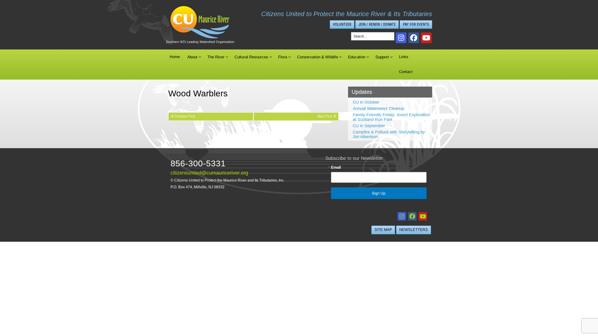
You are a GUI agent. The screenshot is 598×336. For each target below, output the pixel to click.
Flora (282, 57)
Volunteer (342, 24)
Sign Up (378, 193)
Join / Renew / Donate (377, 24)
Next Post (324, 116)
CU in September (369, 125)
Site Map (383, 230)
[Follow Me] (401, 37)
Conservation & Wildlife (317, 57)
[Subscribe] (426, 37)
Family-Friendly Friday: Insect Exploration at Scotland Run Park (391, 117)
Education (356, 57)
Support (382, 57)
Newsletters (413, 230)
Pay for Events (416, 24)
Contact (406, 72)
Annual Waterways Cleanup (378, 108)
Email (336, 167)
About (192, 57)
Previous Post (184, 116)
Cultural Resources (251, 57)
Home (175, 57)
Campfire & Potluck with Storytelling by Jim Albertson (389, 134)
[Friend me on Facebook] (413, 37)
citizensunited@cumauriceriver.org (209, 173)
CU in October (366, 102)
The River (215, 57)
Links (403, 57)
